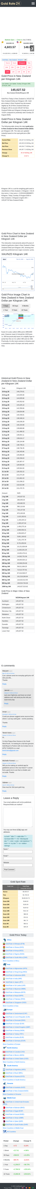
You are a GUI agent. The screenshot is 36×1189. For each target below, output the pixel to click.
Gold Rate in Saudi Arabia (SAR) (16, 1124)
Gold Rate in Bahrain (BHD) (15, 1107)
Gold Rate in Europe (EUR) (14, 1024)
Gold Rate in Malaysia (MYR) (15, 992)
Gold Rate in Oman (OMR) (14, 1118)
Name (6, 849)
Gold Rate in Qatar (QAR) (14, 1121)
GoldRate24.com (20, 1186)
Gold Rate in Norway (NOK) (14, 1030)
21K (23, 67)
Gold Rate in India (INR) (13, 978)
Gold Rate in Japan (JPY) (14, 982)
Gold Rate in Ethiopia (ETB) (15, 944)
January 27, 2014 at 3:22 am (11, 692)
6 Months (25, 306)
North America (12, 1048)
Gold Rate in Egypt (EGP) (14, 1111)
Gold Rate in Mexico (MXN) (14, 1055)
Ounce (8, 63)
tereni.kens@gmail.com (10, 750)
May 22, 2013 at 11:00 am (8, 673)
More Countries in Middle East (13, 1128)
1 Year (5, 310)
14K (7, 72)
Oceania (10, 1083)
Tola (29, 63)
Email (5, 856)
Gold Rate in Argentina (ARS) (15, 1069)
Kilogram (22, 63)
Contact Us (17, 1188)
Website (6, 862)
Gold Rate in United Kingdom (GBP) (17, 1027)
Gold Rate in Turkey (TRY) (14, 1034)
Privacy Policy (8, 1188)
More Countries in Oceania (12, 1094)
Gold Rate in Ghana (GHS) (14, 947)
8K (29, 72)
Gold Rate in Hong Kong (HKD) (16, 972)
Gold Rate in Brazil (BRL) (14, 1073)
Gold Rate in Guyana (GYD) (15, 1076)
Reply (4, 684)
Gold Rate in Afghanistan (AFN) (16, 968)
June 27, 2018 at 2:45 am (8, 785)
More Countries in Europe (11, 1044)
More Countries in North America (14, 1062)
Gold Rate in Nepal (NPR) (14, 995)
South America (12, 1065)
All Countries (11, 1132)
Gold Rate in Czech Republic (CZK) (17, 1017)
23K (12, 67)
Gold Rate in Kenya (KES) (14, 950)
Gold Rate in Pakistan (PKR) (15, 999)
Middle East (11, 1098)
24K (6, 67)
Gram (14, 63)
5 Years (14, 310)
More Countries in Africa (11, 961)
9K (24, 72)
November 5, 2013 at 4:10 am (9, 714)
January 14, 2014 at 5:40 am (9, 763)
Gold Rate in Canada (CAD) (15, 1052)
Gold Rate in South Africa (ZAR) (16, 957)
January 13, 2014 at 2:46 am (9, 735)
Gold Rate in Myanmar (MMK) (15, 989)
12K (13, 72)
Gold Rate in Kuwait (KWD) (14, 1114)
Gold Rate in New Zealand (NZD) (16, 1091)
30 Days (15, 306)
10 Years (24, 310)
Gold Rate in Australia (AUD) (15, 1087)
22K (18, 67)
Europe (9, 1009)
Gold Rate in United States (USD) (16, 1058)
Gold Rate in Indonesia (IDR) (15, 975)
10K (18, 72)
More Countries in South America (14, 1080)
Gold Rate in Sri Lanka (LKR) (15, 985)
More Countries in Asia (10, 1006)
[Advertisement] (18, 24)
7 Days (5, 306)
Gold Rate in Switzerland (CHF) (16, 1013)
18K (29, 67)
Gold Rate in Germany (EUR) (15, 1041)
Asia (8, 964)
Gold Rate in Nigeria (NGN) (14, 954)
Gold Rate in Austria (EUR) (14, 1037)
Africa (9, 940)
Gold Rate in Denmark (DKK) (15, 1020)
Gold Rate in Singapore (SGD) (15, 1002)
